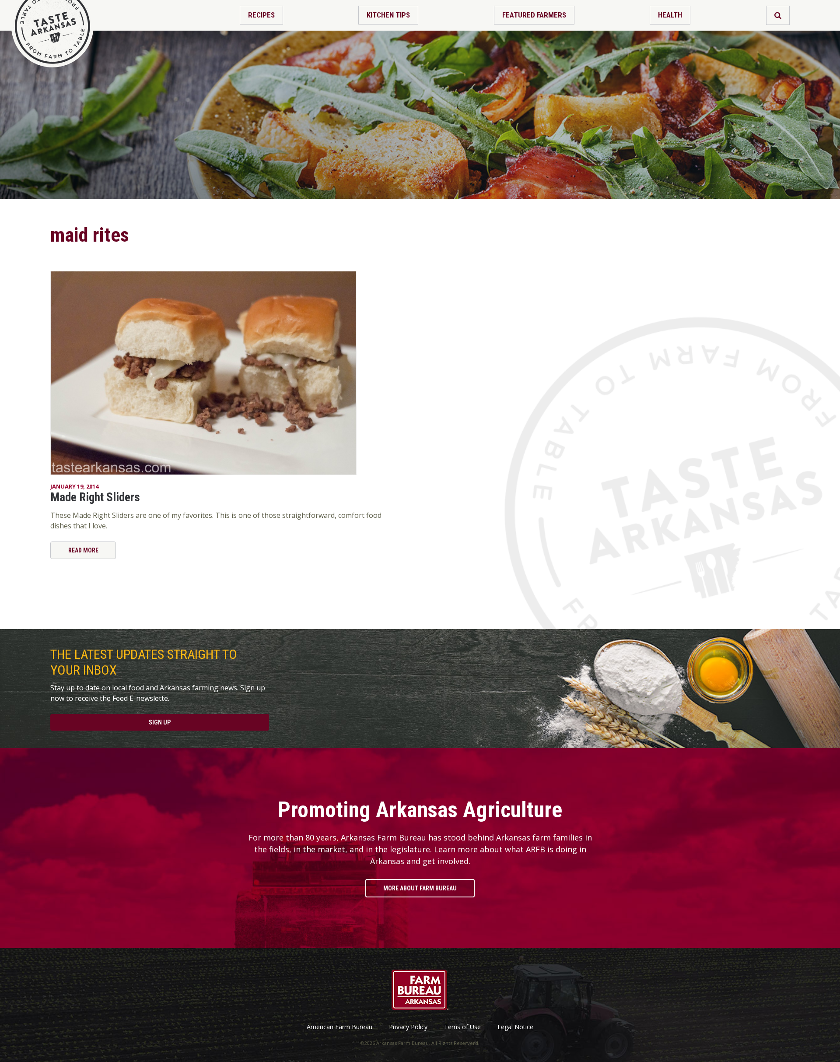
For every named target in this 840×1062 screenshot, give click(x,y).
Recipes (261, 15)
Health (670, 15)
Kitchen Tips (388, 15)
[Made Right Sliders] (216, 373)
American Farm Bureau (339, 1027)
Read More (83, 550)
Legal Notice (515, 1027)
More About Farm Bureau (420, 888)
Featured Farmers (534, 15)
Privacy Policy (408, 1027)
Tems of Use (462, 1027)
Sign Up (160, 722)
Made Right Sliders (95, 497)
